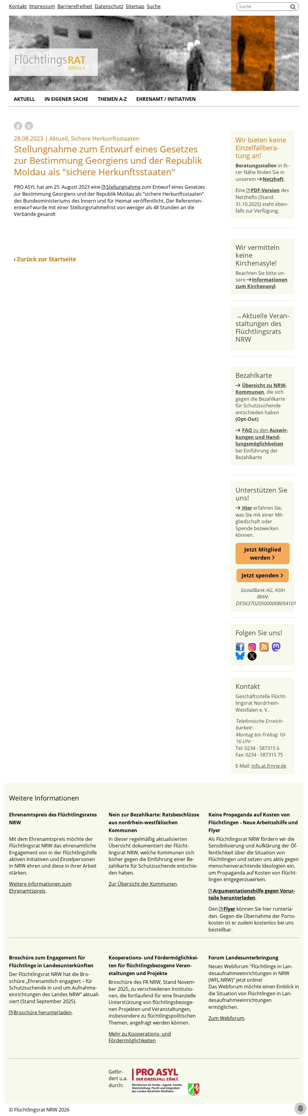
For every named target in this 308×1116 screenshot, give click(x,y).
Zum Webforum (226, 1018)
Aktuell (24, 99)
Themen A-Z (112, 99)
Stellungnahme (123, 187)
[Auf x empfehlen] (29, 126)
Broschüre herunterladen (43, 1012)
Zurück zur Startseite (46, 259)
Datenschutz (109, 6)
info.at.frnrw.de (268, 766)
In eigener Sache (66, 99)
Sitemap (135, 6)
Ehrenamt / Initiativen (166, 99)
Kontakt (18, 6)
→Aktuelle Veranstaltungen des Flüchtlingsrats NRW (262, 327)
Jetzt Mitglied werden (262, 553)
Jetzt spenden (261, 575)
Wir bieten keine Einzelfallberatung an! (261, 147)
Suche (154, 6)
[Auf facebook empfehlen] (18, 126)
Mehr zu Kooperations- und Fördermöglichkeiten (140, 1037)
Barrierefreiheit (74, 6)
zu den (262, 437)
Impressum (42, 6)
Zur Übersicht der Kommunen (143, 884)
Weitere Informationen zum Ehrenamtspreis (40, 887)
